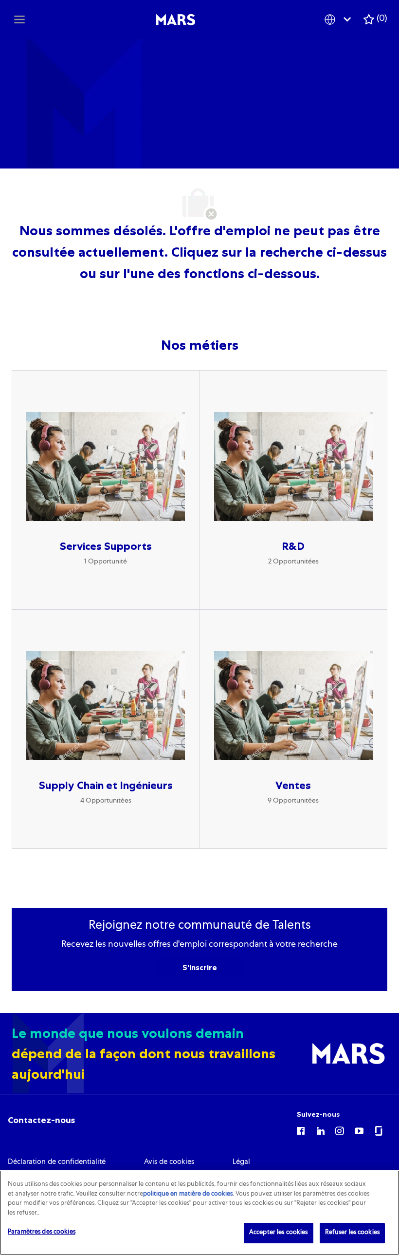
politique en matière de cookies (188, 1194)
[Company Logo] (175, 20)
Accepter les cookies (278, 1233)
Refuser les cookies (352, 1233)
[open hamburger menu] (19, 19)
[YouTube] (359, 1130)
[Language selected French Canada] (339, 19)
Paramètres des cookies (41, 1232)
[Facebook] (300, 1130)
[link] (41, 1120)
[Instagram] (339, 1130)
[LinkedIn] (320, 1130)
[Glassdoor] (378, 1130)
